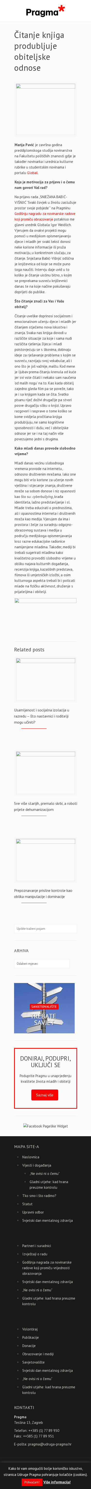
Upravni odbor (33, 1212)
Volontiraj (30, 1329)
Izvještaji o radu (34, 1254)
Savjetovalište (33, 1362)
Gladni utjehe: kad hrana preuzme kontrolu (49, 1184)
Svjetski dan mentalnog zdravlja (47, 1220)
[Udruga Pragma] (45, 11)
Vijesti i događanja (36, 1165)
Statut (27, 1204)
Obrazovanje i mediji (38, 1354)
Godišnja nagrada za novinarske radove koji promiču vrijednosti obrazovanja (47, 1268)
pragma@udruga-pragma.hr (50, 1444)
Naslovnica (30, 1157)
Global (32, 172)
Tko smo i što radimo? (39, 1195)
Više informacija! (57, 1482)
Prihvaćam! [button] (32, 1482)
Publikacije (30, 1337)
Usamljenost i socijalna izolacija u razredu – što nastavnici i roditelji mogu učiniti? (41, 716)
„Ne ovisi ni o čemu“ (45, 1173)
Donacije (29, 1345)
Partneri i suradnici (36, 1245)
